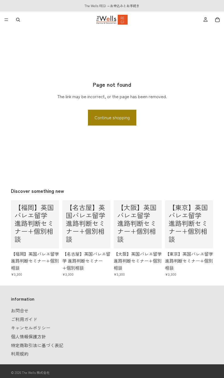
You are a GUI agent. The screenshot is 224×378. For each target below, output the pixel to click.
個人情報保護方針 (28, 336)
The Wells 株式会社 (36, 372)
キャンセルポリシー (30, 328)
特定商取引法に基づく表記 (37, 345)
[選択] (50, 240)
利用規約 (19, 353)
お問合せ (19, 310)
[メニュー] (6, 19)
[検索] (18, 20)
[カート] (217, 20)
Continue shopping (112, 117)
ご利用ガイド (24, 319)
